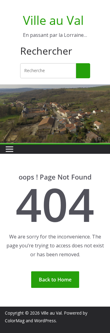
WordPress (45, 320)
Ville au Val (53, 20)
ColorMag (14, 320)
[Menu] (9, 149)
